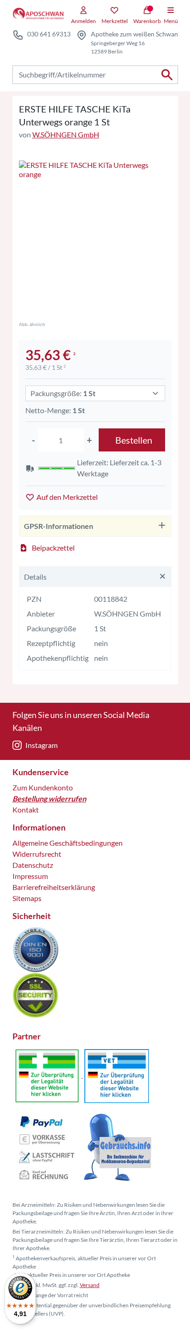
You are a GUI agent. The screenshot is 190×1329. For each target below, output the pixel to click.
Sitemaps (27, 898)
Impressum (30, 876)
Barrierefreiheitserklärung (53, 887)
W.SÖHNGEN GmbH (65, 134)
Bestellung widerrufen (49, 798)
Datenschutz (32, 864)
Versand (90, 1285)
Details (35, 576)
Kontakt (25, 809)
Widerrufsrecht (36, 853)
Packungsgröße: (62, 393)
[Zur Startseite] (38, 14)
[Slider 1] (95, 236)
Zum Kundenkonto (42, 787)
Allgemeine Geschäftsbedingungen (67, 842)
